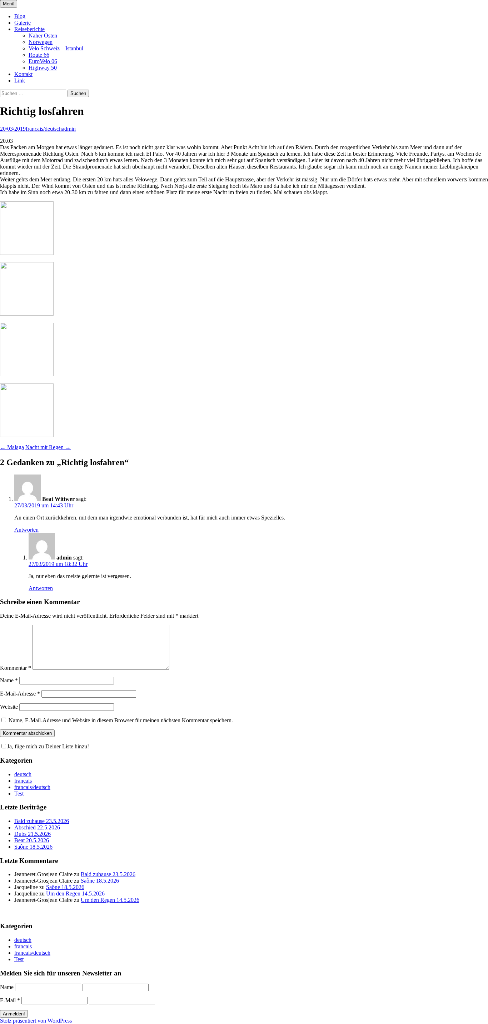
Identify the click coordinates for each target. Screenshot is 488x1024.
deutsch (22, 774)
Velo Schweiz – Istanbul (56, 48)
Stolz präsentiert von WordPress (36, 1021)
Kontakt (23, 74)
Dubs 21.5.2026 (32, 834)
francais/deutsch (44, 129)
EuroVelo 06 (43, 61)
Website (9, 707)
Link (19, 80)
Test (19, 793)
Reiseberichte (29, 29)
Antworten (26, 530)
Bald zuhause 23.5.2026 (41, 821)
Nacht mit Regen (48, 447)
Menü (8, 3)
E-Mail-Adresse (20, 694)
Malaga (12, 447)
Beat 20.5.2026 (31, 840)
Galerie (22, 23)
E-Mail (10, 1000)
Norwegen (41, 42)
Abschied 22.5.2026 (37, 827)
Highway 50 (43, 68)
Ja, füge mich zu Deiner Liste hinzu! (48, 746)
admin (69, 129)
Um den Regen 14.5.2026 (75, 893)
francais (23, 781)
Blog (19, 16)
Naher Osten (43, 35)
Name (9, 680)
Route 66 (39, 55)
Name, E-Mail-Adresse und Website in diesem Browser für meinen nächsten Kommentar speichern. (121, 720)
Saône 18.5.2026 (33, 847)
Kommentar (15, 668)
